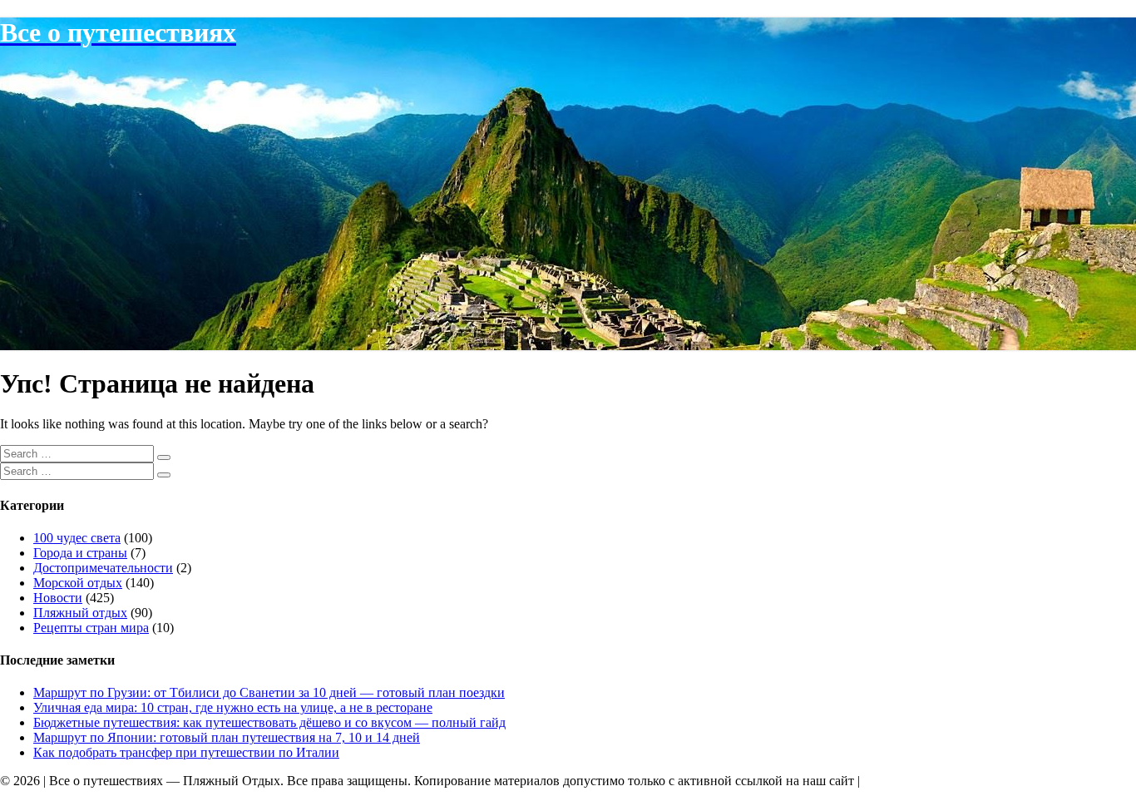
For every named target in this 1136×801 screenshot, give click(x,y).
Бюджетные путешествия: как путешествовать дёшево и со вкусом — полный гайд (269, 722)
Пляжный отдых (80, 613)
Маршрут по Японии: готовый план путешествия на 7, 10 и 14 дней (226, 737)
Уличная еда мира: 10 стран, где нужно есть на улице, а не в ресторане (232, 707)
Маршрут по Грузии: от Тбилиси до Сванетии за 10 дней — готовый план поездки (269, 692)
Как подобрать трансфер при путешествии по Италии (186, 752)
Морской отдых (77, 583)
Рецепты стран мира (91, 628)
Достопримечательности (103, 568)
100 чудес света (77, 538)
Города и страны (80, 553)
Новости (57, 598)
